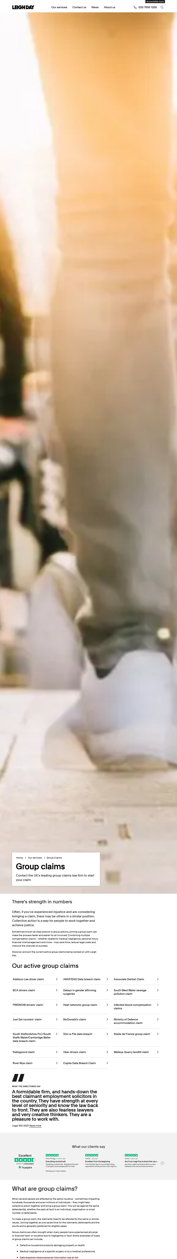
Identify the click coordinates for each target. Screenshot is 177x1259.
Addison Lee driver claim (28, 979)
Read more (35, 1125)
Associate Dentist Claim (129, 979)
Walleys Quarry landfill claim (131, 1052)
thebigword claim (24, 1052)
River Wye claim (23, 1063)
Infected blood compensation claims (132, 1006)
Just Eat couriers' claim (27, 1019)
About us (109, 7)
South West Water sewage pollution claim (130, 992)
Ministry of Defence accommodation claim (128, 1021)
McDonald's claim (74, 1019)
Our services (59, 7)
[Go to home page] (23, 7)
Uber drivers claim (74, 1052)
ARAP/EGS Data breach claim (82, 979)
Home (19, 857)
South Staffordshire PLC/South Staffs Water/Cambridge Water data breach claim (32, 1037)
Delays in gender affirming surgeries (79, 992)
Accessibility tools (155, 1)
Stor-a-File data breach (77, 1034)
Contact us (79, 7)
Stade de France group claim (132, 1034)
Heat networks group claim (80, 1004)
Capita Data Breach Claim (79, 1063)
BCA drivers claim (24, 990)
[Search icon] (162, 7)
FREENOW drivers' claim (28, 1004)
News (95, 7)
